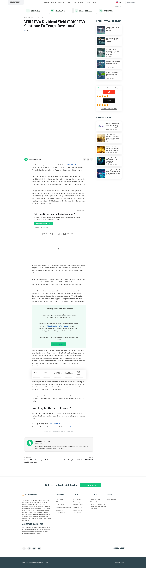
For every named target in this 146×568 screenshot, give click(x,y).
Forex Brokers (60, 504)
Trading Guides (77, 510)
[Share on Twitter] (84, 159)
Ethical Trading (77, 507)
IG (35, 424)
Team (94, 2)
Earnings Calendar (95, 499)
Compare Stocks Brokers (109, 109)
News (88, 2)
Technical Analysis (78, 504)
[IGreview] (102, 96)
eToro (36, 427)
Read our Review (55, 424)
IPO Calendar (94, 502)
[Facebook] (24, 548)
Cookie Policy (36, 562)
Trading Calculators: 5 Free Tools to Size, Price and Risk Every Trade (98, 506)
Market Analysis (111, 499)
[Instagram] (29, 548)
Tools (74, 2)
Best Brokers (60, 510)
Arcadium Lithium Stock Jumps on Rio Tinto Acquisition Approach (37, 460)
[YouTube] (39, 548)
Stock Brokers (60, 499)
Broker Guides (77, 512)
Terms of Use (30, 562)
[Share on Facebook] (91, 159)
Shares (46, 2)
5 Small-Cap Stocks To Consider (58, 326)
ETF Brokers (59, 502)
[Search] (140, 2)
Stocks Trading (77, 499)
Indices (53, 2)
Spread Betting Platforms (63, 507)
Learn (68, 2)
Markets (61, 2)
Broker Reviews (60, 512)
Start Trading (90, 485)
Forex (108, 88)
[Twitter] (34, 548)
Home (26, 17)
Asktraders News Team (35, 159)
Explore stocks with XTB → (44, 223)
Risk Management (78, 502)
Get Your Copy (58, 344)
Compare (81, 2)
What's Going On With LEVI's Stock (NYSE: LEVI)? (78, 459)
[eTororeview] (102, 105)
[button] (119, 2)
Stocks (100, 88)
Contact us (25, 562)
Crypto (117, 88)
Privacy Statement (44, 562)
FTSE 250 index (72, 165)
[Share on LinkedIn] (88, 159)
